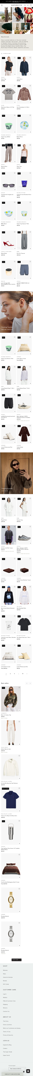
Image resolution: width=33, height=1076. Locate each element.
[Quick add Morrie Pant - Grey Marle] (15, 161)
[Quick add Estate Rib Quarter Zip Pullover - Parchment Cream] (19, 778)
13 (22, 673)
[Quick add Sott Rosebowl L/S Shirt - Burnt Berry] (30, 102)
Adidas (18, 281)
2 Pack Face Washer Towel (24, 580)
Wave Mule (4, 253)
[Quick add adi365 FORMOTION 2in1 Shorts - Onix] (30, 278)
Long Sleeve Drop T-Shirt (7, 388)
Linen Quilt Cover (21, 358)
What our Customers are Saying (11, 1028)
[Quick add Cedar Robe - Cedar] (30, 442)
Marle (3, 77)
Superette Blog (7, 1044)
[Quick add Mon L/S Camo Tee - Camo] (19, 710)
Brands (5, 980)
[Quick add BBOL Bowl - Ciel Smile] (15, 219)
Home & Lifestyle (8, 977)
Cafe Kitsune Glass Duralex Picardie (8, 638)
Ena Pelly (3, 606)
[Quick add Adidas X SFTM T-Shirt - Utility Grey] (15, 543)
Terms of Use (6, 1031)
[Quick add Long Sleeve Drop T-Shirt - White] (15, 383)
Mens (4, 973)
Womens (5, 970)
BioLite (3, 281)
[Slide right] (30, 683)
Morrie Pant (4, 166)
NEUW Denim (4, 747)
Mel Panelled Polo (21, 608)
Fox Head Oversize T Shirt (23, 637)
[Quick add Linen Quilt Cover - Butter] (30, 354)
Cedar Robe (20, 447)
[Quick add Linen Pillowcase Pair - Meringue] (15, 442)
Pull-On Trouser (21, 253)
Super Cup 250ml (5, 136)
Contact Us (6, 1011)
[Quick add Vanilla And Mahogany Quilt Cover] (19, 877)
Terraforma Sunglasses (7, 194)
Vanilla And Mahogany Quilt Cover (10, 882)
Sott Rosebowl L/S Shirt (23, 107)
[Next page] (27, 673)
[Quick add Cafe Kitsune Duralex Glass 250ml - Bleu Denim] (30, 190)
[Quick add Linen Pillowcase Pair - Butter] (30, 662)
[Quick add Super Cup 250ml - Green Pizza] (15, 132)
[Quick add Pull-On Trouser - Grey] (30, 248)
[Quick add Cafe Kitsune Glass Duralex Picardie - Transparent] (15, 633)
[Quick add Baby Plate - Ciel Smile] (30, 132)
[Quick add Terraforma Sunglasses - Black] (15, 190)
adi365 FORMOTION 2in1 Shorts (23, 284)
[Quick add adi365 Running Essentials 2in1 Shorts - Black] (15, 411)
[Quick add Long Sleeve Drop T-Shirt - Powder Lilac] (30, 383)
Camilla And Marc (6, 251)
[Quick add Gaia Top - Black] (15, 74)
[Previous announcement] (3, 1)
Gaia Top (3, 79)
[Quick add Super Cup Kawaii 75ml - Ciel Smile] (30, 219)
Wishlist (5, 997)
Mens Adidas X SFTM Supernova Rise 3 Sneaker (23, 417)
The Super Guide (7, 1051)
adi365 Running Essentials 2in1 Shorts (8, 417)
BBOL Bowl (4, 223)
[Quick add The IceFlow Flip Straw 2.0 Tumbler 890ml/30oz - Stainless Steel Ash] (19, 843)
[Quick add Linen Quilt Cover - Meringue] (15, 662)
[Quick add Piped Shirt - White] (15, 515)
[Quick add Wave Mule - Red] (15, 248)
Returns (5, 1007)
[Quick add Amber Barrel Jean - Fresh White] (19, 744)
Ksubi (2, 105)
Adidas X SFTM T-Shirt (7, 548)
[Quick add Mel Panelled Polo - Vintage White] (30, 603)
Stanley (3, 846)
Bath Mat (3, 580)
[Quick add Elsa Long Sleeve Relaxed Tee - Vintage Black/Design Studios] (15, 603)
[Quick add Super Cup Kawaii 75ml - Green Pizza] (15, 354)
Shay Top (19, 166)
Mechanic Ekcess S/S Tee (7, 107)
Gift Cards (6, 984)
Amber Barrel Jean (6, 749)
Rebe (18, 251)
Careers (5, 1048)
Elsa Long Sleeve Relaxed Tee (7, 609)
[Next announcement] (30, 1)
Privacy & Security (8, 1035)
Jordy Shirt (19, 79)
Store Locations (7, 1024)
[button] (25, 5)
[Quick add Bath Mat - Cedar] (15, 575)
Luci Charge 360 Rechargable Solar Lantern (8, 284)
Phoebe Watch (5, 916)
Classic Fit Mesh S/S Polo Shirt (9, 815)
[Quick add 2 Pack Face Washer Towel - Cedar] (30, 575)
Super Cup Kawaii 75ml (23, 223)
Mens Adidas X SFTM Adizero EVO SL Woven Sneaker (22, 549)
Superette (3, 713)
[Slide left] (26, 683)
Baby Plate (20, 136)
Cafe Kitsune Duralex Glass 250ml (24, 195)
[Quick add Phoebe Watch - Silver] (19, 945)
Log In (4, 994)
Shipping (5, 1004)
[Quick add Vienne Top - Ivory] (30, 515)
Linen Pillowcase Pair (6, 447)
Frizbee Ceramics (6, 356)
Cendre (3, 914)
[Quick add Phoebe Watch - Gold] (19, 911)
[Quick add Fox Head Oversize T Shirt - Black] (30, 633)
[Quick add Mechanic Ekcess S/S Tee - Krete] (15, 102)
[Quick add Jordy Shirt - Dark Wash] (30, 74)
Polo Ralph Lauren (6, 781)
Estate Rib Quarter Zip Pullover (9, 783)
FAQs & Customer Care (9, 1000)
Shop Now (15, 959)
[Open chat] (28, 1071)
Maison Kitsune (21, 192)
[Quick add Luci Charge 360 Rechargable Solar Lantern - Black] (15, 278)
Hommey (19, 356)
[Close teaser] (24, 1071)
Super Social (6, 1055)
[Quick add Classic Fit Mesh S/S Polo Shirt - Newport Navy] (19, 811)
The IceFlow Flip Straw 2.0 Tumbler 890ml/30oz (10, 849)
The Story (5, 1021)
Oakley (3, 192)
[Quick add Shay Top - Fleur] (30, 161)
